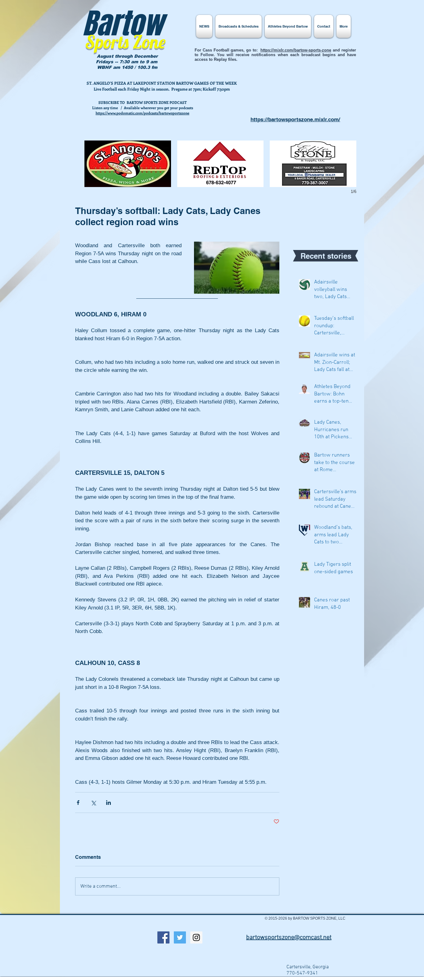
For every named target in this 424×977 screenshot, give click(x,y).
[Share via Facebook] (78, 802)
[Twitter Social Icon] (180, 937)
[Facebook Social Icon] (163, 937)
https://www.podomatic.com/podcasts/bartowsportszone (142, 112)
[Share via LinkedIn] (108, 802)
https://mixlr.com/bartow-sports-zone (295, 50)
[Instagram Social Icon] (196, 937)
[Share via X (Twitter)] (93, 802)
